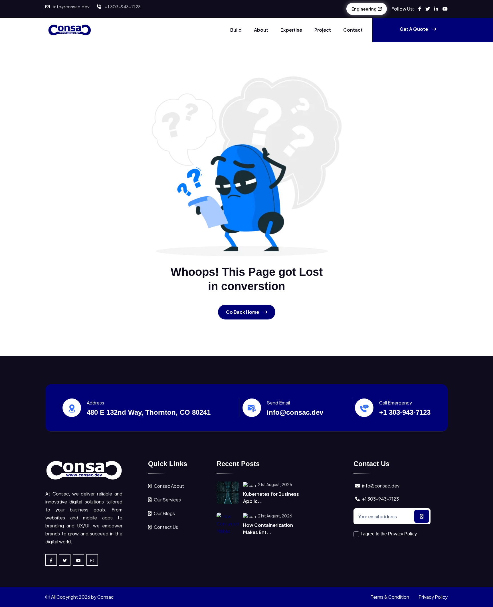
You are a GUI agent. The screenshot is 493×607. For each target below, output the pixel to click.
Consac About (169, 486)
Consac (105, 597)
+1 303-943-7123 (123, 6)
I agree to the (389, 533)
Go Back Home (243, 312)
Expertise (291, 30)
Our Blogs (164, 513)
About (261, 30)
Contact (353, 30)
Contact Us (166, 527)
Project (322, 30)
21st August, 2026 (274, 484)
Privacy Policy (433, 597)
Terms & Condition (390, 597)
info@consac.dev (71, 6)
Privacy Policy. (403, 533)
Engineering (364, 8)
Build (236, 30)
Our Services (167, 500)
